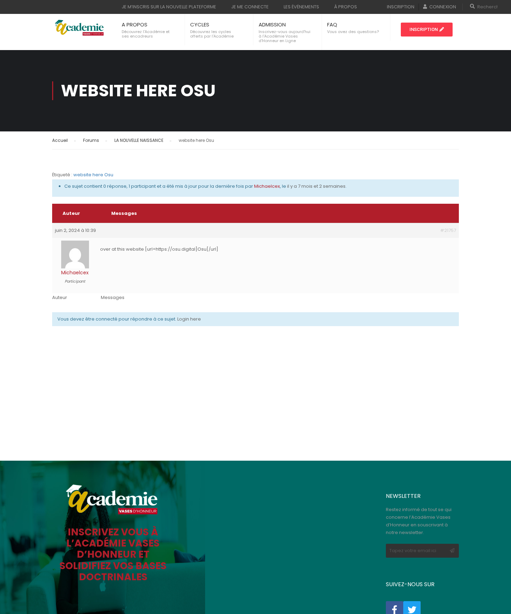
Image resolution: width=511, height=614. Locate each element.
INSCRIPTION (400, 6)
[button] (427, 30)
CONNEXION (442, 6)
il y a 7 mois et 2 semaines (316, 186)
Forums (91, 140)
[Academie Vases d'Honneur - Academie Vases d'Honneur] (80, 28)
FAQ (332, 24)
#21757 (448, 230)
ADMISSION (272, 24)
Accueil (60, 140)
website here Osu (93, 174)
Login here (189, 319)
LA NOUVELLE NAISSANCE (138, 140)
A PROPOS (134, 24)
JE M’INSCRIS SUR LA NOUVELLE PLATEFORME (169, 6)
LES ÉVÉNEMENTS (301, 6)
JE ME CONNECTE (250, 6)
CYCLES (199, 24)
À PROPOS (345, 6)
